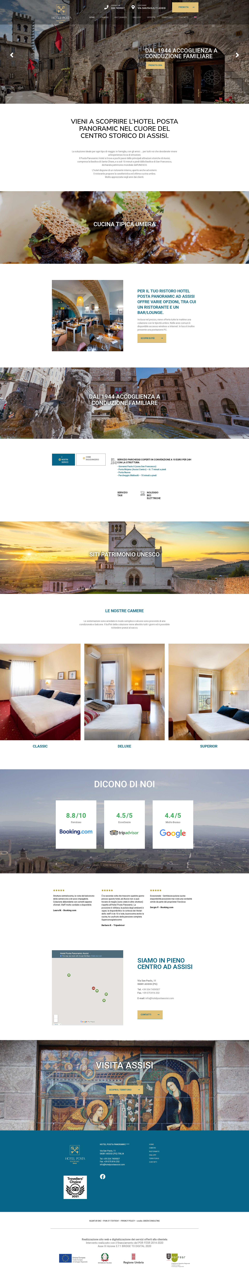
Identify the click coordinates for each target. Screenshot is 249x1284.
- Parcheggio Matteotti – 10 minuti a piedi (137, 475)
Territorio (167, 17)
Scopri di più (155, 65)
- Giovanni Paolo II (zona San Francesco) (136, 466)
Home (92, 17)
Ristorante (121, 17)
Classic (40, 746)
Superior (208, 746)
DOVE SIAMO (142, 5)
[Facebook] (102, 1176)
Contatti (183, 17)
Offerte (151, 17)
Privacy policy (128, 1221)
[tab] (63, 460)
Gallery (137, 17)
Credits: (140, 1221)
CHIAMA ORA (115, 5)
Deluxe (124, 746)
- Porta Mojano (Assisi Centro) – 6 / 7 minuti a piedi (141, 469)
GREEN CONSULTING (151, 1221)
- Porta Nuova (123, 472)
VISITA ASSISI (124, 1065)
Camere (105, 17)
